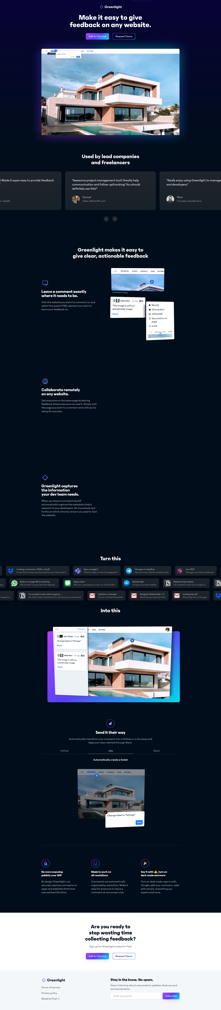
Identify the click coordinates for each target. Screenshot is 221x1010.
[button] (106, 219)
